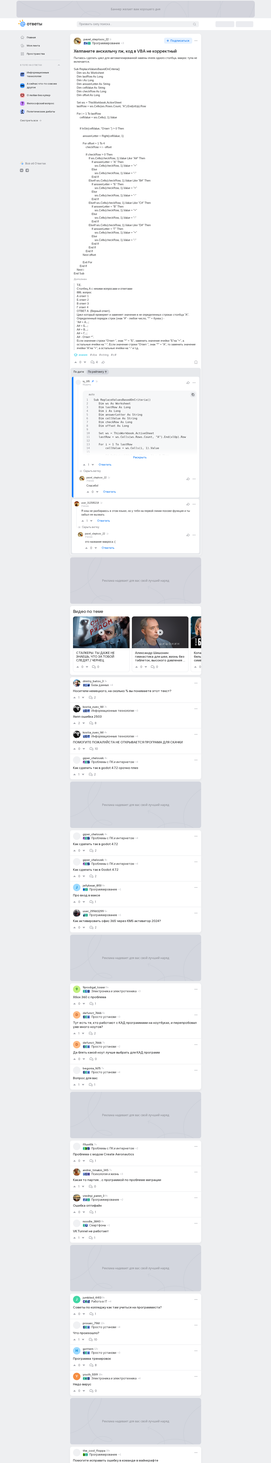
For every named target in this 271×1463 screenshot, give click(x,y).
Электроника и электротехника (114, 991)
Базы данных (100, 685)
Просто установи (103, 1017)
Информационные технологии (112, 710)
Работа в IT (99, 1301)
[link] (101, 644)
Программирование (106, 43)
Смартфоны (97, 1225)
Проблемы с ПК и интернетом (112, 762)
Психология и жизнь (105, 1174)
